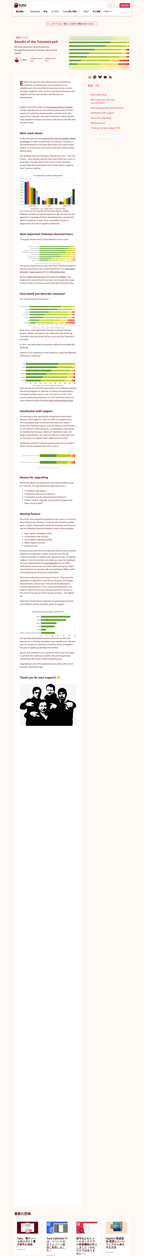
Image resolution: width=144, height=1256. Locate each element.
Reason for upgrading (101, 118)
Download (35, 11)
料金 (45, 11)
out (41, 667)
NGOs (62, 277)
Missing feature (98, 123)
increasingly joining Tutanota (59, 107)
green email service (36, 277)
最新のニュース (21, 37)
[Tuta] (20, 5)
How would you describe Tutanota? (107, 107)
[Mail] (105, 77)
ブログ (86, 11)
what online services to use (61, 400)
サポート (108, 11)
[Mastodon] (95, 77)
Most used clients (99, 94)
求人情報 (96, 11)
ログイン (112, 5)
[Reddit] (89, 77)
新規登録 (125, 5)
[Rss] (110, 77)
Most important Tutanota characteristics (103, 101)
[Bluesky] (100, 77)
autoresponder (51, 563)
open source (35, 272)
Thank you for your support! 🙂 (105, 128)
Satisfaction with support (102, 113)
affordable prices (57, 272)
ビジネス (55, 11)
